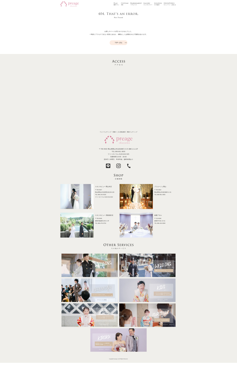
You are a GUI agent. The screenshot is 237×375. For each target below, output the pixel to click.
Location (158, 3)
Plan (115, 3)
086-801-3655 (120, 151)
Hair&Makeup (136, 3)
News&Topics (169, 3)
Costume (124, 3)
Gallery (146, 3)
